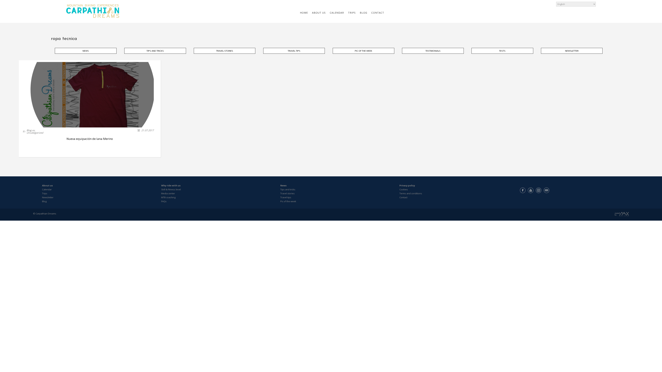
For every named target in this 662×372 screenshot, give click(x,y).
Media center (168, 193)
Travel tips (285, 197)
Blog (44, 201)
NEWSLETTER (572, 50)
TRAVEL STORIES (224, 50)
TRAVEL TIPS (294, 50)
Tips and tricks (287, 189)
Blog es (31, 130)
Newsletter (47, 197)
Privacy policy (407, 185)
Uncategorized (35, 132)
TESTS (502, 50)
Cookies (403, 189)
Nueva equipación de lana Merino (90, 139)
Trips (44, 193)
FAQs (164, 201)
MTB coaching (168, 197)
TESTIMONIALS (432, 50)
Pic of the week (288, 201)
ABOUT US (319, 12)
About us (47, 185)
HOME (304, 12)
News (283, 185)
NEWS (86, 50)
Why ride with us (170, 185)
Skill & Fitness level (171, 189)
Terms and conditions (410, 193)
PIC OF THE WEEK (363, 50)
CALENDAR (337, 12)
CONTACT (377, 12)
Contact (403, 197)
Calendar (47, 189)
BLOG (363, 12)
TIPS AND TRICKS (155, 50)
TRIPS (352, 12)
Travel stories (287, 193)
